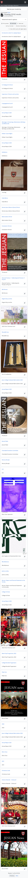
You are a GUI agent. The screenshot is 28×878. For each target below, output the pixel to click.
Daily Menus (5, 198)
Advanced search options (9, 19)
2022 (3, 724)
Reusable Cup (5, 332)
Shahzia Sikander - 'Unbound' (9, 780)
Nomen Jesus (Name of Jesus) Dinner (11, 207)
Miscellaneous (5, 561)
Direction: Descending (21, 26)
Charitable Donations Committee (10, 450)
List (3, 469)
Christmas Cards (6, 770)
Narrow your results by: (14, 9)
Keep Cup (4, 672)
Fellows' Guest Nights (7, 133)
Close (9, 12)
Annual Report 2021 (7, 742)
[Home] (2, 2)
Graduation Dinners (7, 226)
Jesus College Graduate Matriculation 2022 (12, 733)
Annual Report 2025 (7, 112)
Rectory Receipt (6, 460)
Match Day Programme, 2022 (9, 653)
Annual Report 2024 (7, 143)
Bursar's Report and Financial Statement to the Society (13, 581)
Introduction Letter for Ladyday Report (11, 33)
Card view (13, 23)
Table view (20, 23)
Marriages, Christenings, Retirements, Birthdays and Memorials (13, 122)
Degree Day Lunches (7, 298)
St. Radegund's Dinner (7, 85)
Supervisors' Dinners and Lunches (10, 94)
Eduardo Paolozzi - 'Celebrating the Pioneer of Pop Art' (13, 278)
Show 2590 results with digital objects (18, 29)
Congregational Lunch (7, 103)
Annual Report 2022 (7, 601)
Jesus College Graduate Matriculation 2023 (12, 380)
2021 (3, 761)
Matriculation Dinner (7, 216)
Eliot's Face (4, 752)
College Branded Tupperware (9, 662)
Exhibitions (4, 152)
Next (17, 875)
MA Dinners (5, 289)
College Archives (6, 592)
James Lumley (5, 571)
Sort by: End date (10, 26)
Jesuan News (5, 441)
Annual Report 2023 (7, 389)
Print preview (6, 23)
